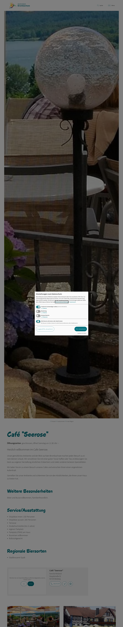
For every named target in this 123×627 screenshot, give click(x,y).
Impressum (72, 302)
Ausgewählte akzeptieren (45, 329)
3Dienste (44, 317)
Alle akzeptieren (81, 329)
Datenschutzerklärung (61, 302)
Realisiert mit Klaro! (82, 333)
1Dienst (44, 308)
